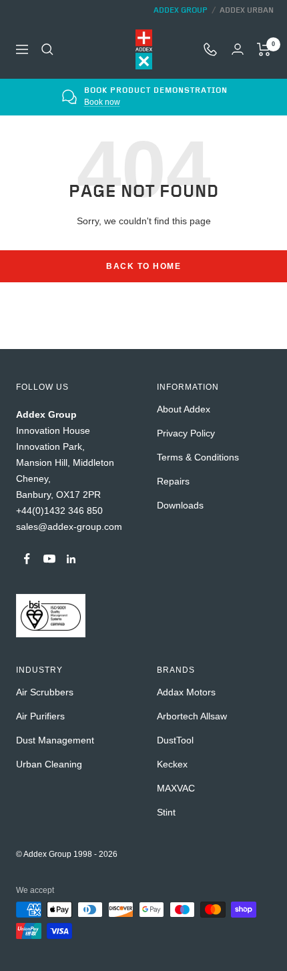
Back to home (143, 266)
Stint (166, 812)
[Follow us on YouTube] (49, 559)
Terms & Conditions (198, 457)
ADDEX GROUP (181, 10)
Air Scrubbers (44, 692)
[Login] (238, 49)
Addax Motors (186, 692)
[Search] (47, 49)
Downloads (180, 505)
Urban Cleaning (49, 764)
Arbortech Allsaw (192, 716)
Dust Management (55, 740)
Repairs (173, 481)
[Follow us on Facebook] (27, 559)
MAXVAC (176, 788)
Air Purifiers (40, 716)
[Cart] (264, 49)
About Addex (183, 409)
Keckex (172, 764)
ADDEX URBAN (247, 10)
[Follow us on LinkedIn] (71, 559)
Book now (101, 102)
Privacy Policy (186, 433)
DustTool (175, 740)
